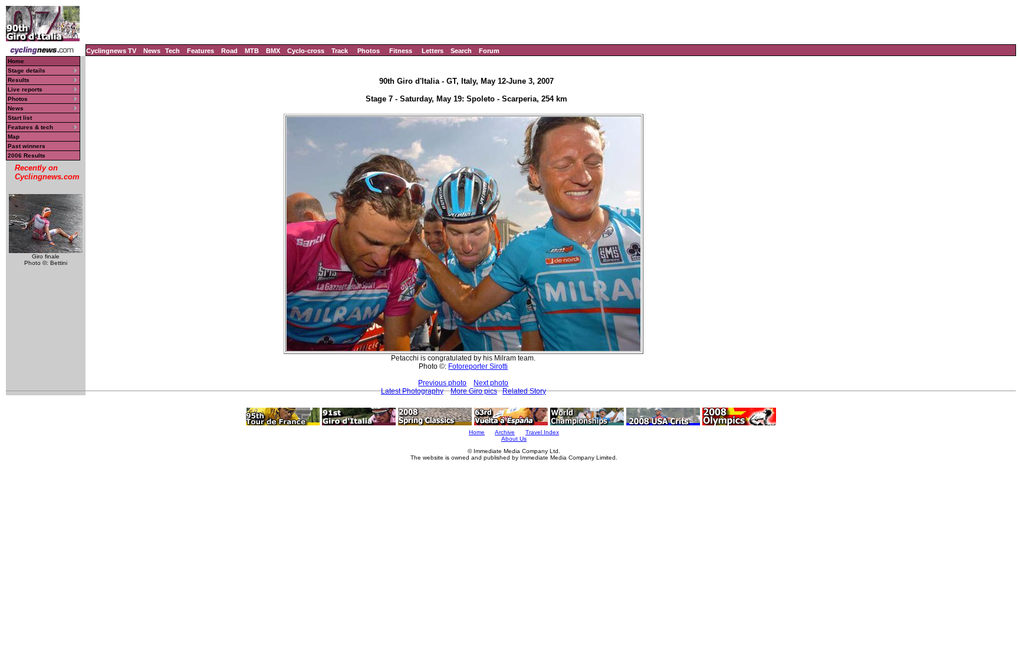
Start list (20, 117)
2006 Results (26, 155)
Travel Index (542, 432)
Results (18, 80)
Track (339, 50)
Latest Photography (412, 391)
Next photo (491, 383)
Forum (489, 50)
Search (461, 50)
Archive (505, 432)
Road (229, 50)
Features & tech (30, 127)
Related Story (524, 391)
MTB (252, 50)
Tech (172, 50)
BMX (273, 50)
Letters (432, 50)
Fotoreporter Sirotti (478, 366)
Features (200, 50)
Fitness (400, 50)
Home (16, 61)
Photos (368, 50)
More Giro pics (474, 391)
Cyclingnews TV (111, 50)
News (151, 50)
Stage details (26, 70)
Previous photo (442, 383)
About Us (514, 438)
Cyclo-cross (305, 50)
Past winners (26, 146)
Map (13, 136)
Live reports (25, 89)
